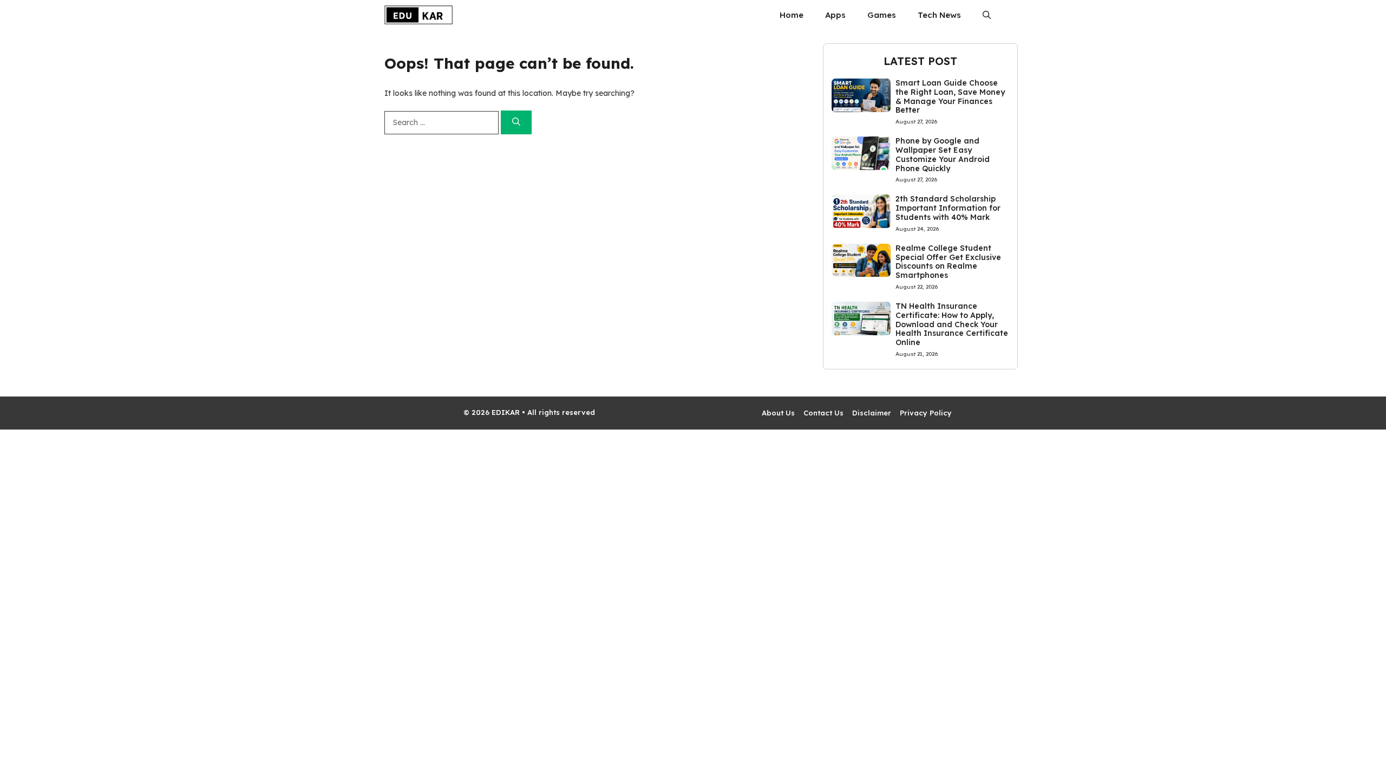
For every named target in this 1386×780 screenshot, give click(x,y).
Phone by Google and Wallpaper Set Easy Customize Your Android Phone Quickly (942, 154)
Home (791, 15)
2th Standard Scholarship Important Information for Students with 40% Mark (948, 208)
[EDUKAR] (418, 15)
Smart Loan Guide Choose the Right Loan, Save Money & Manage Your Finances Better (950, 96)
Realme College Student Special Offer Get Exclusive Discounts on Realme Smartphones (948, 261)
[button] (987, 15)
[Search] (516, 122)
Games (881, 15)
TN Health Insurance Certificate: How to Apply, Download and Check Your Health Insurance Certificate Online (951, 324)
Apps (835, 15)
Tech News (939, 15)
